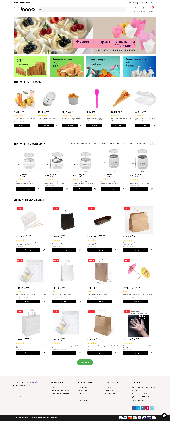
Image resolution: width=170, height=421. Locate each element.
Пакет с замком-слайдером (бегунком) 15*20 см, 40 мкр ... (31, 295)
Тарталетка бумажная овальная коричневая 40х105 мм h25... (101, 243)
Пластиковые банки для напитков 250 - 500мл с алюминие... (24, 119)
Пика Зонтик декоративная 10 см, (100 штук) (137, 294)
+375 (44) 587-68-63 (142, 397)
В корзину (22, 125)
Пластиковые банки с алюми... (80, 143)
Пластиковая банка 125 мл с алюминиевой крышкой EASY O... (111, 182)
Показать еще (85, 362)
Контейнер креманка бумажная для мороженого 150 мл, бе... (72, 119)
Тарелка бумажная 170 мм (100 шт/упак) (48, 119)
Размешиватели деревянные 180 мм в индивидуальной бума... (28, 243)
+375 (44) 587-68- (22, 385)
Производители (110, 394)
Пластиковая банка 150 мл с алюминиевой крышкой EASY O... (140, 182)
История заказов (83, 390)
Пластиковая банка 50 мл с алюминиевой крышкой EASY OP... (27, 182)
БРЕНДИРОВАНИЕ (100, 143)
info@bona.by (139, 400)
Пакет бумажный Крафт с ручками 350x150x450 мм (102, 295)
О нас (52, 387)
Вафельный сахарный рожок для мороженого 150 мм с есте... (121, 119)
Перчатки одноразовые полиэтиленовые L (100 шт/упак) (138, 346)
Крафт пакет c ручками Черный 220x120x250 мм (67, 243)
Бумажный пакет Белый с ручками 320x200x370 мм (31, 346)
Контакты (108, 387)
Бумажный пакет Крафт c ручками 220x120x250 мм (102, 346)
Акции (52, 397)
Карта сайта (109, 390)
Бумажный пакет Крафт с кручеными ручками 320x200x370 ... (137, 243)
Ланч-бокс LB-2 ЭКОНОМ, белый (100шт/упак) (145, 119)
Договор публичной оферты (60, 394)
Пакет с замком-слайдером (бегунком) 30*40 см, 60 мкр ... (67, 346)
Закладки (81, 394)
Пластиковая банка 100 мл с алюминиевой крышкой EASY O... (83, 182)
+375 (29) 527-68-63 (23, 382)
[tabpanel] (85, 35)
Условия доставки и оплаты (60, 390)
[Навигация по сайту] (16, 9)
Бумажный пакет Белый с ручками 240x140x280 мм (67, 295)
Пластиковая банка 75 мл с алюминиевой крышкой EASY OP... (55, 182)
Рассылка (81, 397)
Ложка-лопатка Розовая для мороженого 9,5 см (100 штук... (96, 119)
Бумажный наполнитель (137, 143)
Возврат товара (83, 400)
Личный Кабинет (83, 387)
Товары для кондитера (118, 143)
